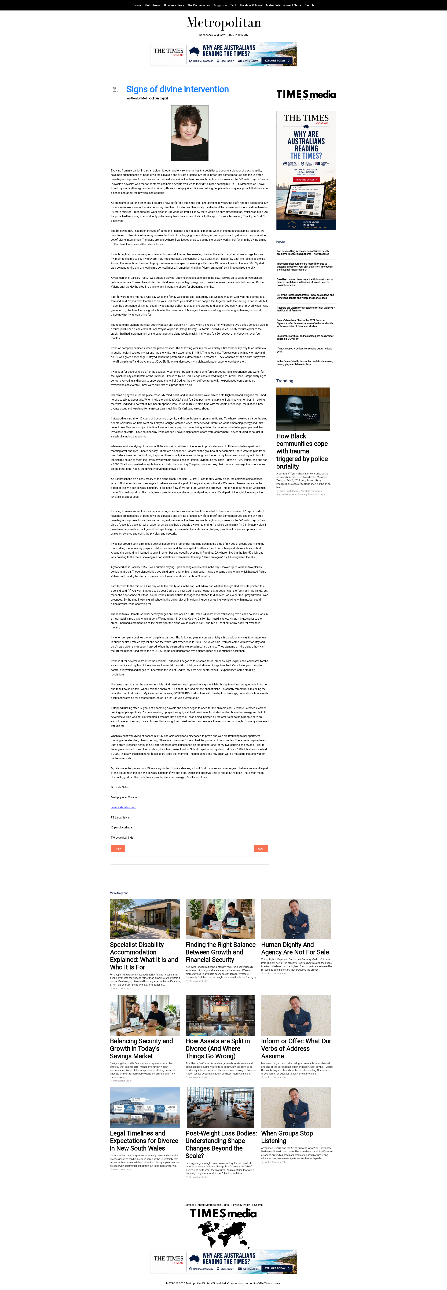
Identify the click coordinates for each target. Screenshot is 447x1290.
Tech (233, 5)
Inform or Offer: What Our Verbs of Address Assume (296, 1048)
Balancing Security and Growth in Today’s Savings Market (141, 1048)
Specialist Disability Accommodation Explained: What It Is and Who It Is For (144, 956)
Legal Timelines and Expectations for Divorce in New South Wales (144, 1141)
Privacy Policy (242, 1205)
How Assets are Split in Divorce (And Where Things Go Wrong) (218, 1048)
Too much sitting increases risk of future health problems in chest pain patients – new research (303, 252)
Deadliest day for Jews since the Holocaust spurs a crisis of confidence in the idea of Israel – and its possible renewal (305, 282)
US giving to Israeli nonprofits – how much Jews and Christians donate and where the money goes (305, 296)
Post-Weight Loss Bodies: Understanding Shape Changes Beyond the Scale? (221, 1145)
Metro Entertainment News (283, 5)
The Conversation (199, 5)
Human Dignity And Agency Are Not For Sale (295, 948)
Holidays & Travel (251, 5)
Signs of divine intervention (178, 89)
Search (309, 5)
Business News (174, 5)
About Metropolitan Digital (213, 1205)
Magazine (220, 5)
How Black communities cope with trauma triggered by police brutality (302, 451)
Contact (189, 1205)
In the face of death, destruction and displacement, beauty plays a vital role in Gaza (305, 363)
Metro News (153, 5)
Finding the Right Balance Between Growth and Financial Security (221, 952)
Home (137, 5)
